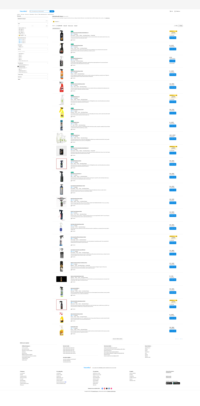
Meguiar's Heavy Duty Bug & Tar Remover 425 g (79, 262)
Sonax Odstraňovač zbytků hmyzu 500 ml (78, 84)
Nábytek (146, 356)
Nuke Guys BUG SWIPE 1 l (75, 288)
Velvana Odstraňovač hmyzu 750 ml (77, 71)
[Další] (182, 339)
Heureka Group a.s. (95, 391)
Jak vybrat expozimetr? (67, 360)
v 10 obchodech (171, 72)
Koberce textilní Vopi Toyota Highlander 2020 (111, 356)
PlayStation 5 (147, 351)
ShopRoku (131, 374)
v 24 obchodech (171, 123)
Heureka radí (59, 376)
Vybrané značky (66, 346)
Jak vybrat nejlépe (66, 357)
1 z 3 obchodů (171, 240)
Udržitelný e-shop (132, 380)
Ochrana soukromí (59, 380)
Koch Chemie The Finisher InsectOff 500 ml (78, 249)
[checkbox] (18, 28)
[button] (31, 21)
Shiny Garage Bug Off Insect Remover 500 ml (78, 237)
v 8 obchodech (171, 200)
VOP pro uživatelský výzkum (61, 383)
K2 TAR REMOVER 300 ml (75, 122)
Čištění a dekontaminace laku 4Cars (68, 347)
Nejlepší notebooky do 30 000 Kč (27, 354)
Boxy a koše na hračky (25, 349)
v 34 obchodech (171, 264)
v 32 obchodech (171, 213)
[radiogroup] (33, 41)
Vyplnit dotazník (168, 377)
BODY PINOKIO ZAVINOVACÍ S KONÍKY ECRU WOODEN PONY (114, 353)
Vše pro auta (27, 14)
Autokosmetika (31, 14)
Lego (146, 353)
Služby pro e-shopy (96, 376)
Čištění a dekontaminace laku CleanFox (69, 353)
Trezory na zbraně (25, 347)
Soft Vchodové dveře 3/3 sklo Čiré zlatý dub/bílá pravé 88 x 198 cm (114, 349)
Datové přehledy (95, 380)
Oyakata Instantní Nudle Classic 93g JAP (110, 347)
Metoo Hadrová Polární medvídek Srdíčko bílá (111, 351)
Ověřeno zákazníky (132, 373)
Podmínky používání (23, 376)
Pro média (21, 379)
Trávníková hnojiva (25, 358)
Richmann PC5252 (107, 354)
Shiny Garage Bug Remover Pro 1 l (76, 58)
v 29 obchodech (171, 85)
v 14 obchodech (171, 110)
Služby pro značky (96, 379)
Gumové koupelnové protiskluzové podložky (29, 356)
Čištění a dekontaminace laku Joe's (68, 350)
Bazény (146, 350)
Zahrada (146, 354)
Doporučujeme (148, 346)
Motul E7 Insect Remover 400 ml (76, 211)
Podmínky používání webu (111, 391)
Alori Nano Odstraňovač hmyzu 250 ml (77, 224)
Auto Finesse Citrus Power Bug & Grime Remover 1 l (79, 32)
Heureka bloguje (22, 380)
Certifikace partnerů (132, 377)
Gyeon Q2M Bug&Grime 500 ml (76, 160)
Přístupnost (22, 385)
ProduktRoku (131, 376)
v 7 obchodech (171, 277)
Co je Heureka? (22, 373)
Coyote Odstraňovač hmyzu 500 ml (77, 45)
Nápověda (94, 385)
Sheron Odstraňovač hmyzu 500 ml (77, 314)
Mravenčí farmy (24, 353)
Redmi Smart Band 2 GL (108, 350)
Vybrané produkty (107, 346)
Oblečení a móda (147, 357)
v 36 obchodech (171, 46)
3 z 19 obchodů (171, 150)
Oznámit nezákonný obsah (24, 383)
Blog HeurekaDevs (23, 382)
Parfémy (146, 349)
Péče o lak (36, 14)
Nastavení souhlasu (60, 379)
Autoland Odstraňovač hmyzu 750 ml (77, 109)
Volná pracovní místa (23, 377)
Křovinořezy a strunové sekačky (27, 350)
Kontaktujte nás (168, 372)
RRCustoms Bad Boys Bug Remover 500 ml (78, 301)
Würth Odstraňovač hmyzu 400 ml (76, 198)
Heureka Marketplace (96, 377)
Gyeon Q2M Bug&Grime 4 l (75, 135)
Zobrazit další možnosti (22, 60)
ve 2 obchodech (172, 187)
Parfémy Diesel (24, 360)
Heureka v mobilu (59, 374)
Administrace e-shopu (96, 373)
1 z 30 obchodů (171, 35)
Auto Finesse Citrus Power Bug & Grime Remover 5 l (79, 148)
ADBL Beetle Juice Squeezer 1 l (76, 173)
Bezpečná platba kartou (60, 382)
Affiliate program (95, 382)
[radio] (18, 39)
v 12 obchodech (171, 161)
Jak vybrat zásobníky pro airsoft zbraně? (69, 359)
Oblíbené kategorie (26, 346)
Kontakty (21, 374)
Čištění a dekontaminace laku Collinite (69, 351)
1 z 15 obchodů (171, 99)
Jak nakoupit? (59, 373)
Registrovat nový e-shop (97, 374)
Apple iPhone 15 (147, 347)
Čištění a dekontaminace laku (42, 14)
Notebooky (24, 351)
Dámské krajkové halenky (26, 357)
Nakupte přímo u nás (60, 377)
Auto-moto (22, 14)
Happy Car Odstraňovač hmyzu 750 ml (77, 276)
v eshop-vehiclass (172, 58)
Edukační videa (95, 383)
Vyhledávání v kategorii (22, 18)
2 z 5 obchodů (171, 304)
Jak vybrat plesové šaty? (67, 361)
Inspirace (130, 379)
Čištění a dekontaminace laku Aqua (68, 349)
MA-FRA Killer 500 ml (74, 326)
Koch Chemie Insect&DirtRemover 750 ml (78, 185)
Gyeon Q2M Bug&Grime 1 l (75, 96)
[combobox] (39, 11)
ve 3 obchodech (172, 226)
